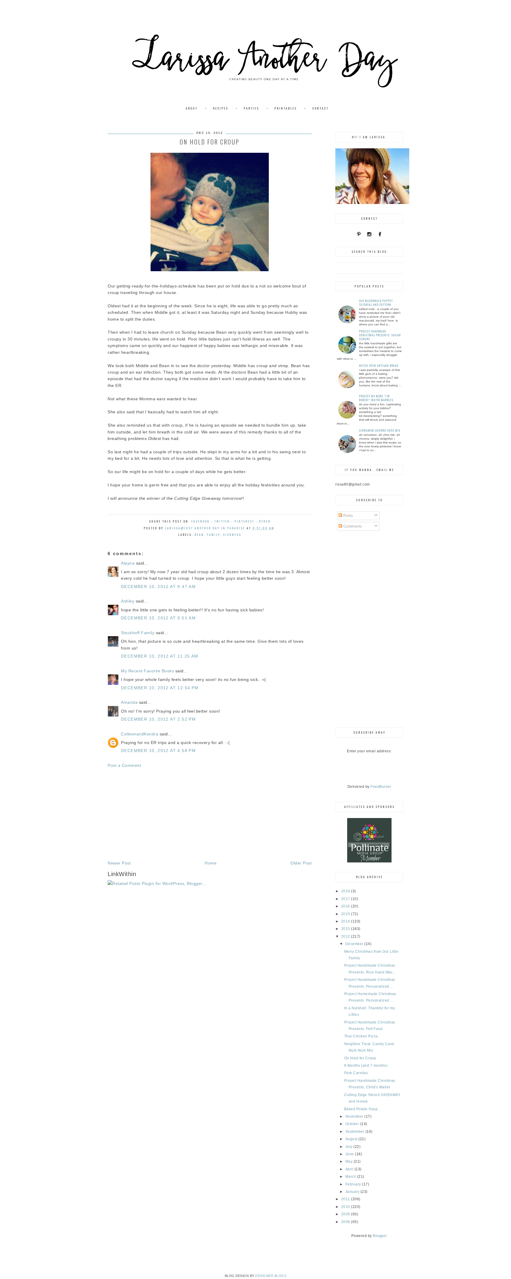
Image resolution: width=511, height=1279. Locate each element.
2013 (346, 929)
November (355, 1116)
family (213, 534)
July (349, 1147)
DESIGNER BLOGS (270, 1276)
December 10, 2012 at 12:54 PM (160, 687)
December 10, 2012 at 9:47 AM (158, 586)
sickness (232, 534)
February (353, 1184)
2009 (346, 1214)
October (352, 1124)
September (355, 1131)
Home (210, 863)
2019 (346, 891)
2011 (346, 1199)
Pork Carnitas (356, 1073)
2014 (346, 921)
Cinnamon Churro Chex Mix (379, 430)
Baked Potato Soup (361, 1109)
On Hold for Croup (360, 1058)
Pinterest (244, 521)
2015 (346, 914)
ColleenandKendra (139, 734)
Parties (251, 108)
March (351, 1176)
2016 (346, 906)
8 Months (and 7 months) (366, 1065)
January (352, 1192)
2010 (346, 1207)
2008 (346, 1222)
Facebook (200, 521)
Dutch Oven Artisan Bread (378, 365)
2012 (346, 936)
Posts (347, 516)
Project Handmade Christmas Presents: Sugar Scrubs (380, 335)
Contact (320, 108)
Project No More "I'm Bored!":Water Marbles (376, 398)
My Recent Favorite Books (147, 671)
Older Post (301, 863)
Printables (285, 108)
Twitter (222, 521)
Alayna (128, 563)
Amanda (129, 702)
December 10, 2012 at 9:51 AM (158, 618)
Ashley (127, 601)
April (350, 1169)
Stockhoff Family (137, 632)
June (350, 1154)
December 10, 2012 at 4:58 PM (158, 750)
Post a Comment (124, 765)
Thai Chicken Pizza (361, 1036)
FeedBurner (381, 787)
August (352, 1139)
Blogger (380, 1236)
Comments (352, 526)
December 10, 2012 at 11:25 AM (159, 656)
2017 (346, 899)
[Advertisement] (210, 814)
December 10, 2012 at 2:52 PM (158, 719)
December (355, 944)
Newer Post (119, 863)
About (192, 108)
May (349, 1161)
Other (265, 521)
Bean (199, 534)
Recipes (220, 108)
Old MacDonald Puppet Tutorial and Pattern (376, 302)
